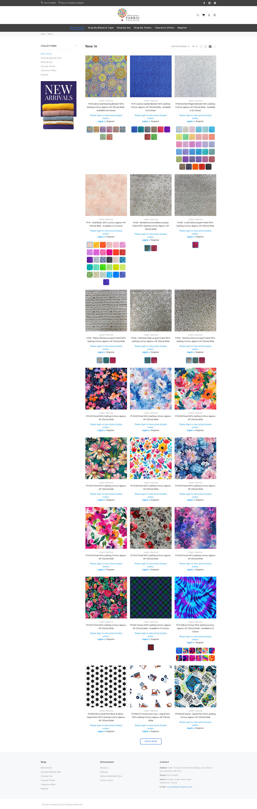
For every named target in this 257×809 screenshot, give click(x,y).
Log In (100, 121)
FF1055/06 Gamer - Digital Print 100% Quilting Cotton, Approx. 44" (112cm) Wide (195, 715)
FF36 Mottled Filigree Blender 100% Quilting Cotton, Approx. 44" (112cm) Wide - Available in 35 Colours (195, 107)
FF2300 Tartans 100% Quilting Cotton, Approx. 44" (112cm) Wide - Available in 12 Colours (150, 626)
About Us (104, 768)
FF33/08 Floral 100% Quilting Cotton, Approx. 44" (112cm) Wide (195, 418)
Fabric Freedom (106, 100)
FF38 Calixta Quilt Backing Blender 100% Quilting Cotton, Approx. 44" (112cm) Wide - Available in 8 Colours (106, 107)
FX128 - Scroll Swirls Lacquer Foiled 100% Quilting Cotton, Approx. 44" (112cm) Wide (195, 224)
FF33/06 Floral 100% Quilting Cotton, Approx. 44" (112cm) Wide (151, 487)
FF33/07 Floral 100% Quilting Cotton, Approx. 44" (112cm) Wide (106, 487)
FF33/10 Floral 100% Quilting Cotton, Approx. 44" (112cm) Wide (106, 418)
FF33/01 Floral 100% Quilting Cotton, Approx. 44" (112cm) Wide (106, 626)
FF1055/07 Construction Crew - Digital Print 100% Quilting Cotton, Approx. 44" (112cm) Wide (151, 717)
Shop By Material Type (51, 58)
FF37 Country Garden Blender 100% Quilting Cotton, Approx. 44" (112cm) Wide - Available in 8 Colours (151, 107)
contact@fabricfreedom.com (179, 787)
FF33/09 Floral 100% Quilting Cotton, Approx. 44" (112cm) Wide (150, 418)
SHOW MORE (151, 741)
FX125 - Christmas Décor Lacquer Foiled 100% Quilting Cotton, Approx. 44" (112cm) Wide (195, 339)
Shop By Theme (48, 66)
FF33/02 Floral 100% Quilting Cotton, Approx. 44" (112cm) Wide (195, 557)
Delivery (104, 772)
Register (44, 74)
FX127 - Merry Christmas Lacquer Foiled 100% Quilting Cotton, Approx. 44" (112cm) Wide (106, 339)
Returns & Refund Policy (111, 776)
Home (43, 34)
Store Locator (106, 780)
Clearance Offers (48, 70)
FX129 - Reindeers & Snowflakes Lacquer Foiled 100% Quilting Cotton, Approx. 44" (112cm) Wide (150, 226)
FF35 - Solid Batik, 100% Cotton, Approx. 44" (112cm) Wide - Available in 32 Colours (106, 224)
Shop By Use (47, 62)
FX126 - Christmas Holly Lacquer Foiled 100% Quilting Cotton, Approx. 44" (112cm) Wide (150, 339)
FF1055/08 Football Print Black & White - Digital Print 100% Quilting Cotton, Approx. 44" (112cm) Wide (106, 717)
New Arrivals (46, 54)
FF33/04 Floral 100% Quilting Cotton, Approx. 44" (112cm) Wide (106, 557)
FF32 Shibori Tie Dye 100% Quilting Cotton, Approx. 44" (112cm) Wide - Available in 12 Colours (195, 628)
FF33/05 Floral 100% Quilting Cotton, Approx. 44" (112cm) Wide (195, 487)
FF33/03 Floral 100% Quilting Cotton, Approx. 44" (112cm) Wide (151, 557)
